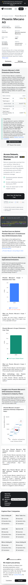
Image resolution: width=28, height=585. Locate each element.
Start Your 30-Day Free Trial (14, 196)
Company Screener (8, 16)
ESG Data (20, 61)
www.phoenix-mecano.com (19, 44)
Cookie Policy (18, 574)
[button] (24, 98)
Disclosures (8, 61)
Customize (9, 580)
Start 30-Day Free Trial (18, 499)
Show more (5, 57)
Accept (20, 580)
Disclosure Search (6, 248)
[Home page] (6, 9)
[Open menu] (25, 8)
